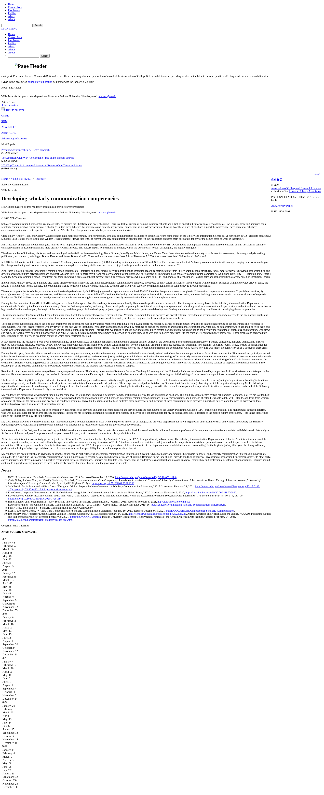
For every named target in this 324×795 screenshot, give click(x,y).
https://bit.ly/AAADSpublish (85, 516)
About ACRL (8, 132)
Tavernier (40, 178)
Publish (12, 13)
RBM (4, 121)
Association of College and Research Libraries (296, 188)
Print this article (10, 105)
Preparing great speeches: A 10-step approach (25, 150)
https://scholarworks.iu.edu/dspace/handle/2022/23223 (157, 513)
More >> (318, 174)
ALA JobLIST (9, 127)
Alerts (11, 16)
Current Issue (15, 7)
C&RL (5, 115)
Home (11, 4)
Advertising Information (14, 138)
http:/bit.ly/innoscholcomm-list (173, 501)
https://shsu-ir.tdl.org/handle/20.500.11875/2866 (210, 492)
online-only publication (40, 81)
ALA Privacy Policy (282, 205)
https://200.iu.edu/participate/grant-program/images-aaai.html (40, 519)
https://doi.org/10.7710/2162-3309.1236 (113, 483)
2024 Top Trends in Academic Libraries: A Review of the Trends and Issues (41, 165)
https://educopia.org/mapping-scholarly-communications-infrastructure (188, 504)
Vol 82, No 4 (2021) (21, 178)
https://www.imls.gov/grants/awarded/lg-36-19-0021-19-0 (146, 477)
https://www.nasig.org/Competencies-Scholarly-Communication (200, 510)
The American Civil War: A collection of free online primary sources (37, 157)
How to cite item (15, 109)
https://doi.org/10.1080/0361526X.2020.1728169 (34, 498)
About (11, 19)
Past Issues (14, 10)
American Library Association (305, 191)
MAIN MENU (9, 28)
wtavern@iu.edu (107, 96)
